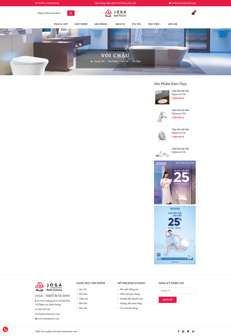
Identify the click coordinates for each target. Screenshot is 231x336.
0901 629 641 (43, 309)
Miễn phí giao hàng (130, 294)
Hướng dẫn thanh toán (131, 298)
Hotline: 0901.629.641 (48, 3)
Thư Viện (154, 24)
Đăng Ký (168, 300)
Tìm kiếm (71, 13)
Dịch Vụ (120, 24)
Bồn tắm (83, 294)
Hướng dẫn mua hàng (131, 303)
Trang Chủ (61, 24)
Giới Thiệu (81, 24)
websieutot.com (69, 331)
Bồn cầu (83, 308)
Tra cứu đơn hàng (129, 308)
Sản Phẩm (100, 24)
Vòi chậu (136, 61)
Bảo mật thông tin (129, 289)
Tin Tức (136, 24)
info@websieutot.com (49, 314)
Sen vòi (125, 61)
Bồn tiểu (83, 303)
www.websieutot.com (48, 318)
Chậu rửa (83, 298)
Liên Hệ (172, 24)
